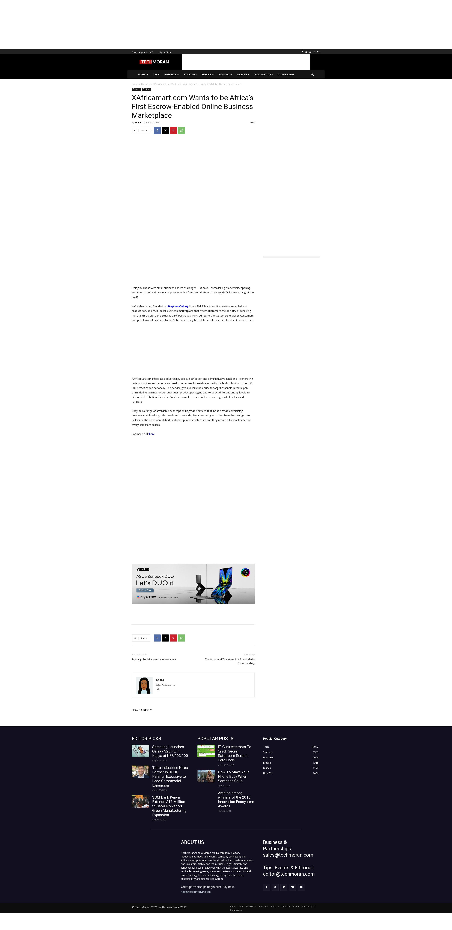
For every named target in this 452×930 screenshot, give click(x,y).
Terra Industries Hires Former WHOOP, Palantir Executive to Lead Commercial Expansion (170, 776)
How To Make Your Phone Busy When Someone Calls (233, 776)
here (152, 434)
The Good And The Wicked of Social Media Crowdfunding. (230, 661)
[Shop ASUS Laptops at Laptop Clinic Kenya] (193, 584)
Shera (138, 122)
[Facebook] (302, 52)
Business (136, 89)
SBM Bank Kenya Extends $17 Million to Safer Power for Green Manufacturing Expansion (169, 806)
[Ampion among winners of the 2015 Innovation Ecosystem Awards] (206, 797)
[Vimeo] (314, 52)
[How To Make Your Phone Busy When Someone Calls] (206, 776)
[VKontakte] (292, 887)
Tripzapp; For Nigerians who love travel (154, 659)
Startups (146, 89)
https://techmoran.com (166, 685)
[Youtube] (318, 52)
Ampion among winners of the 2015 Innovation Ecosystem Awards (236, 799)
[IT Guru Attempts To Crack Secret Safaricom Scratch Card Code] (206, 751)
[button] (312, 74)
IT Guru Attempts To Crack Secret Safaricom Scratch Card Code (234, 753)
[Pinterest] (173, 130)
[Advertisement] (106, 24)
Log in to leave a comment (147, 716)
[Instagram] (306, 52)
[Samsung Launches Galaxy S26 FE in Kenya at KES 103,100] (140, 751)
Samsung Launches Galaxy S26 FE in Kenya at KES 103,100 (170, 751)
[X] (310, 52)
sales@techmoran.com (196, 892)
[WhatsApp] (181, 130)
